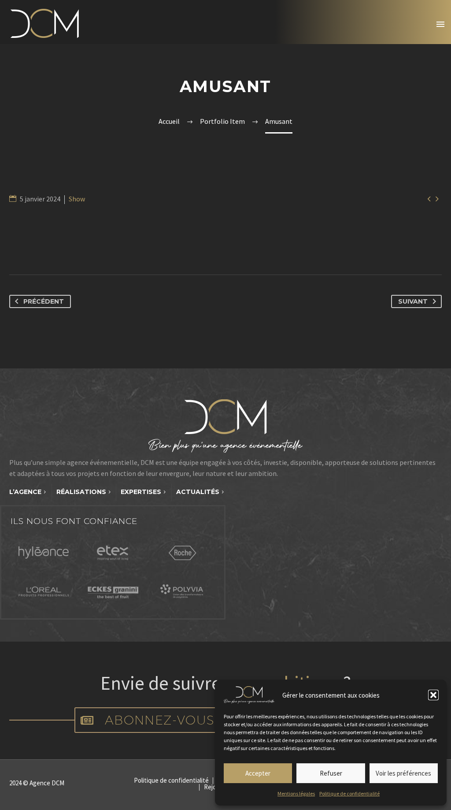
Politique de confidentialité (349, 793)
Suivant (413, 301)
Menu (440, 24)
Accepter (257, 773)
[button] (433, 695)
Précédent (43, 301)
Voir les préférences (403, 773)
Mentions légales (296, 793)
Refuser (331, 773)
